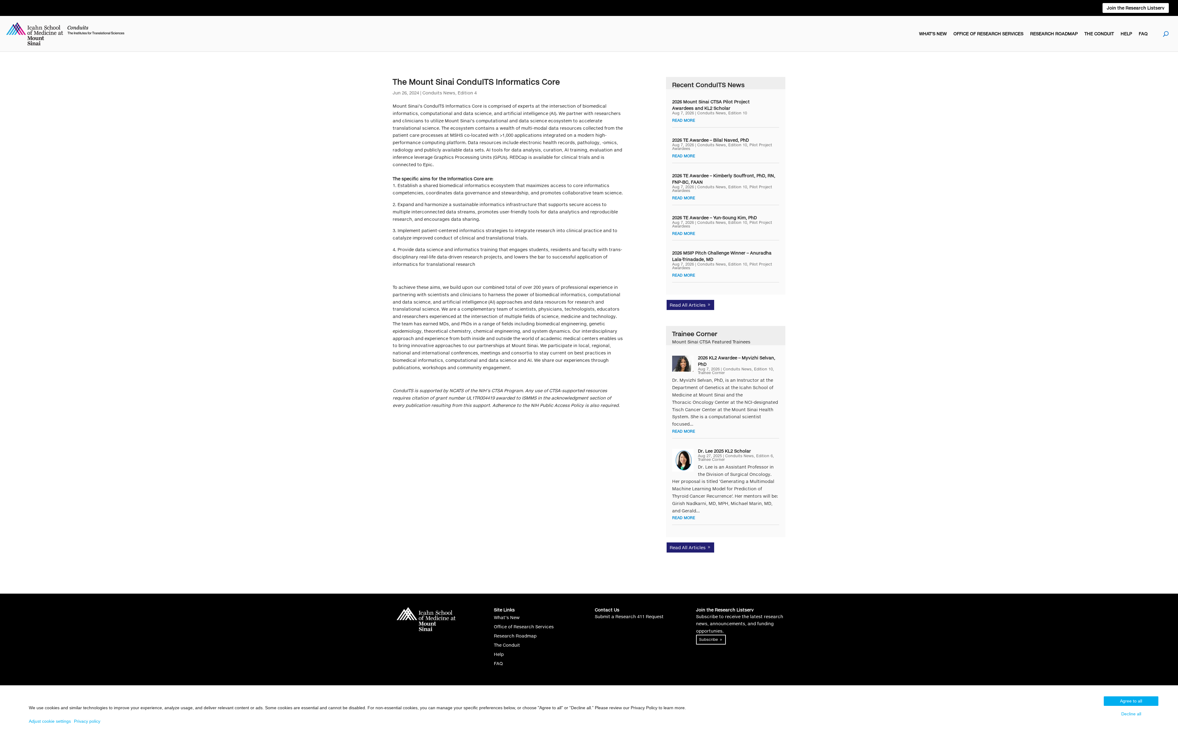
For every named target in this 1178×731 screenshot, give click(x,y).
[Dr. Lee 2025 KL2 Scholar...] (683, 460)
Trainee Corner (711, 372)
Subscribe (708, 639)
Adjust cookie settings (50, 721)
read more (683, 120)
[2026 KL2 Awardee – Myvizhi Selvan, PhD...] (683, 363)
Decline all (1131, 713)
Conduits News (438, 92)
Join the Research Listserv (1136, 7)
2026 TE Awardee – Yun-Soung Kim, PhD (714, 217)
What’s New (933, 33)
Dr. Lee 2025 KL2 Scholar (724, 451)
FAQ (1143, 33)
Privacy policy (87, 721)
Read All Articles (688, 305)
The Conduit (1099, 33)
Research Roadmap (1054, 33)
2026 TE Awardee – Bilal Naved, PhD (710, 140)
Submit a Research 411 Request (629, 616)
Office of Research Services (988, 33)
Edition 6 (764, 456)
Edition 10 (737, 113)
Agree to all (1131, 700)
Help (1126, 33)
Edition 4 (467, 92)
